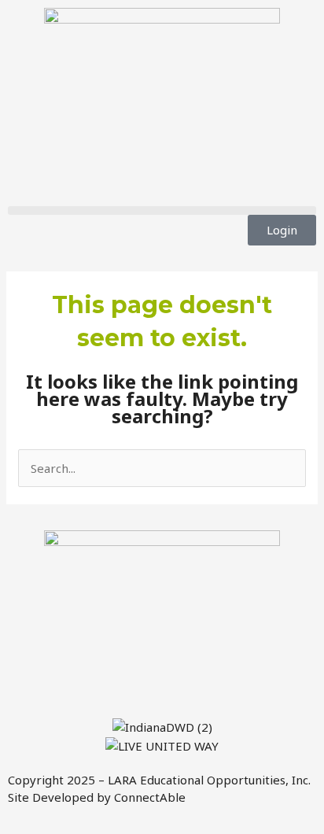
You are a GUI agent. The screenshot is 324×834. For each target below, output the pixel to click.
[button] (162, 210)
